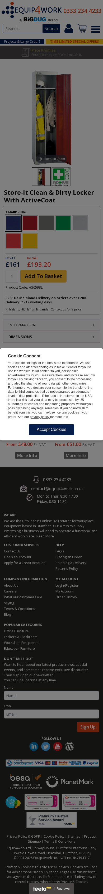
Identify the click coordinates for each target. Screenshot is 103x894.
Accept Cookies (51, 429)
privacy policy (40, 417)
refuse (50, 412)
